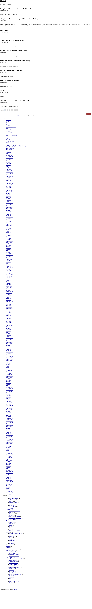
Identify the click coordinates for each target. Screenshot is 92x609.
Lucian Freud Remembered (15, 574)
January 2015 (9, 269)
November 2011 (9, 322)
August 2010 (9, 343)
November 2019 (9, 187)
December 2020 (9, 172)
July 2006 (8, 411)
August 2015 (9, 259)
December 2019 (9, 186)
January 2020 (9, 184)
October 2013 (9, 290)
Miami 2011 (11, 575)
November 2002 (9, 471)
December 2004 (9, 438)
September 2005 (9, 425)
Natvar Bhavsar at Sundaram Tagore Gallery (15, 61)
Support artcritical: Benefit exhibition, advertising (16, 146)
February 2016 (9, 250)
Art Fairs (11, 501)
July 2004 (8, 445)
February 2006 (9, 418)
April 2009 (8, 366)
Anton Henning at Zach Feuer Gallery (12, 40)
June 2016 (8, 245)
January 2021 (9, 170)
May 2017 (8, 229)
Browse (7, 121)
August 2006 (9, 409)
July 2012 (8, 311)
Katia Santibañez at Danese (9, 81)
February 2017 (9, 234)
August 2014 (9, 276)
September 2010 (9, 342)
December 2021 (9, 156)
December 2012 (9, 304)
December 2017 (9, 220)
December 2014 (9, 270)
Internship (11, 570)
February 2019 (9, 200)
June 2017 (8, 228)
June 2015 (8, 262)
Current (7, 125)
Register (8, 142)
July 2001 (8, 487)
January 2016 (9, 252)
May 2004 (8, 447)
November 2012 (9, 305)
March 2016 (8, 249)
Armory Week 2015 (13, 563)
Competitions (12, 522)
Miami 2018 (11, 504)
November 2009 (9, 356)
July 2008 (8, 378)
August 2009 (9, 360)
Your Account (9, 149)
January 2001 (9, 491)
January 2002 (9, 480)
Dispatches (11, 513)
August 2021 (9, 160)
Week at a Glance (10, 148)
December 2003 (9, 454)
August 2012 (9, 310)
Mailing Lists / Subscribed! (11, 135)
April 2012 (8, 315)
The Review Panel (10, 550)
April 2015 (8, 265)
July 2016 (8, 243)
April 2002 (8, 477)
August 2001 (9, 485)
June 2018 (8, 211)
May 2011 (8, 331)
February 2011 (9, 335)
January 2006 (9, 419)
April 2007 (8, 398)
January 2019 (9, 201)
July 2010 (8, 345)
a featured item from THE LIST (16, 533)
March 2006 (8, 416)
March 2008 (8, 384)
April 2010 (8, 349)
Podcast (8, 547)
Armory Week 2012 (13, 561)
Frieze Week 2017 (10, 544)
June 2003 (8, 463)
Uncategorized (9, 557)
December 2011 (9, 321)
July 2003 (8, 461)
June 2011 (8, 329)
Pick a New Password (10, 141)
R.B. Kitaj (3, 91)
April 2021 (8, 166)
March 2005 (8, 433)
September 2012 (9, 308)
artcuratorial (12, 565)
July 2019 (8, 193)
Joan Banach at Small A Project (11, 71)
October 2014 (9, 273)
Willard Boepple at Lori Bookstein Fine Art (14, 101)
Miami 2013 (11, 578)
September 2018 (9, 207)
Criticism (8, 509)
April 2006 (8, 415)
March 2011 (8, 333)
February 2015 (9, 267)
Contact (8, 122)
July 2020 (8, 177)
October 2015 (9, 256)
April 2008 (8, 383)
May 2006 (8, 414)
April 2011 (8, 332)
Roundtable (11, 542)
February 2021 (9, 169)
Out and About (12, 506)
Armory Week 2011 (13, 560)
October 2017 (9, 222)
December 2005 (9, 421)
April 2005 (8, 432)
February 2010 (9, 352)
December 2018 (9, 203)
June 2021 (8, 163)
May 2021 (8, 165)
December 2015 (9, 253)
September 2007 (9, 392)
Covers (7, 124)
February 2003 (9, 468)
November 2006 (9, 405)
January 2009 (9, 370)
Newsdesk (11, 505)
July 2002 (8, 474)
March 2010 (8, 350)
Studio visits (11, 543)
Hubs (10, 525)
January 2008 (9, 387)
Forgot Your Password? (11, 127)
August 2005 (9, 426)
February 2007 (9, 401)
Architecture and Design (14, 511)
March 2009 (8, 367)
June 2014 (8, 279)
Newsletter (8, 139)
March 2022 (8, 152)
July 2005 (8, 428)
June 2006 (8, 412)
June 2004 (8, 446)
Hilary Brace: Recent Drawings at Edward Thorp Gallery (19, 19)
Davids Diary (12, 568)
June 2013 (8, 295)
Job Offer (8, 546)
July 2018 (8, 210)
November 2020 (9, 173)
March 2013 (8, 300)
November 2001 (9, 483)
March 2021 (8, 167)
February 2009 (9, 369)
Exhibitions (11, 515)
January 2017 (9, 235)
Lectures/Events (9, 130)
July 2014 (8, 277)
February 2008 (9, 385)
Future (7, 128)
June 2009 (8, 363)
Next (15, 110)
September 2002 (9, 473)
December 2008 (9, 371)
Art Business (12, 499)
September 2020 (9, 176)
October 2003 (9, 457)
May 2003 (8, 464)
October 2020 (9, 175)
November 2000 (9, 494)
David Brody (4, 20)
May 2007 (8, 397)
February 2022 (9, 153)
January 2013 (9, 302)
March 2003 (8, 467)
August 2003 (9, 460)
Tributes (11, 508)
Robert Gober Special (14, 581)
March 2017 (8, 232)
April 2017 (8, 231)
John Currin (4, 30)
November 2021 (9, 158)
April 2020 (8, 180)
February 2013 (9, 301)
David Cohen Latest (10, 519)
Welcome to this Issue (14, 530)
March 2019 (8, 198)
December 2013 (9, 287)
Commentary (12, 536)
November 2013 (9, 288)
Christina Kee (4, 10)
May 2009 (8, 364)
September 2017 (9, 224)
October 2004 (9, 440)
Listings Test (9, 132)
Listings (7, 131)
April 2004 (8, 449)
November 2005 (9, 422)
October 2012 (9, 307)
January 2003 (9, 470)
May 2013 (8, 297)
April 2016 (8, 248)
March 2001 (8, 488)
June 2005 (8, 429)
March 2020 (8, 182)
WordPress (16, 589)
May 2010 (8, 347)
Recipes (11, 528)
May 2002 (8, 475)
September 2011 (9, 325)
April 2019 (8, 197)
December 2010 (9, 338)
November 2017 (9, 221)
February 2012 (9, 318)
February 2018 (9, 217)
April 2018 (8, 214)
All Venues (8, 120)
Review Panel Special (14, 556)
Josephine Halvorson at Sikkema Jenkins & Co (16, 9)
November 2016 (9, 238)
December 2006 (9, 404)
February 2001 (9, 490)
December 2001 (9, 481)
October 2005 (9, 423)
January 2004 (9, 453)
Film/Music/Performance (14, 516)
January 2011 (9, 336)
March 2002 (8, 478)
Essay (10, 537)
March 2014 (8, 283)
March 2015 (8, 266)
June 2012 (8, 312)
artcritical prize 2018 (13, 564)
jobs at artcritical (12, 571)
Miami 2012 (11, 577)
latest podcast (12, 553)
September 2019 (9, 190)
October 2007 (9, 391)
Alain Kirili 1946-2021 (13, 498)
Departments (9, 520)
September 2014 (9, 274)
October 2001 (9, 484)
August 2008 (9, 377)
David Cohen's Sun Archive (15, 567)
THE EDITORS (4, 32)
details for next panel (13, 551)
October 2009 (9, 357)
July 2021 (8, 162)
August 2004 (9, 443)
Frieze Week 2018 (13, 502)
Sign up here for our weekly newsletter (14, 145)
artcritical (18, 115)
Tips (10, 529)
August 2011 (9, 326)
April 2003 (8, 466)
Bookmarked (12, 535)
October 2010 (9, 340)
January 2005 (9, 436)
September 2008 (9, 376)
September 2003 (9, 459)
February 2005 (9, 435)
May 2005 (8, 430)
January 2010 (9, 353)
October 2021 (9, 159)
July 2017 (8, 227)
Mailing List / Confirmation (11, 134)
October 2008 (9, 374)
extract (10, 539)
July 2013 (8, 294)
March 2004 (8, 450)
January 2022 (9, 155)
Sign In (7, 144)
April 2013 (8, 298)
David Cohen (4, 82)
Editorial (11, 523)
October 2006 (9, 407)
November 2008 (9, 373)
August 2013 (9, 293)
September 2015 (9, 257)
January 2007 (9, 402)
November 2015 (9, 255)
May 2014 (8, 280)
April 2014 (8, 281)
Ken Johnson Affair (13, 573)
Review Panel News (13, 554)
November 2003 (9, 456)
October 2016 (9, 239)
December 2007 (9, 388)
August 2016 (9, 242)
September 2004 (9, 442)
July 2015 (8, 260)
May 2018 (8, 212)
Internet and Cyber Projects (15, 518)
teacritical (11, 582)
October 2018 (9, 205)
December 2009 (9, 355)
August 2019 (9, 191)
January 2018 (9, 218)
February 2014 (9, 284)
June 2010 (8, 346)
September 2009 (9, 359)
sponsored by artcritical (14, 549)
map (7, 138)
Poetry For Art (12, 540)
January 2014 (9, 286)
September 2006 (9, 408)
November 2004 (9, 439)
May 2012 (8, 314)
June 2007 (8, 395)
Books (10, 512)
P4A (10, 580)
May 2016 (8, 246)
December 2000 (9, 492)
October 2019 (9, 189)
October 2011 (9, 324)
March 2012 (8, 317)
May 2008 (8, 381)
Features (8, 532)
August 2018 (9, 208)
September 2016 (9, 241)
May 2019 (8, 196)
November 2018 (9, 204)
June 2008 (8, 380)
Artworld (8, 497)
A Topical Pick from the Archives (16, 558)
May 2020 (8, 179)
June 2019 (8, 194)
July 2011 (8, 328)
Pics (10, 526)
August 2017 (9, 225)
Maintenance (9, 137)
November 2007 (9, 390)
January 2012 (9, 319)
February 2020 (9, 183)
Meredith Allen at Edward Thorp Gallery (13, 50)
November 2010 (9, 339)
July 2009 (8, 362)
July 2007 (8, 394)
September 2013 (9, 291)
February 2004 (9, 452)
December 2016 (9, 236)
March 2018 (8, 215)
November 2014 (9, 272)
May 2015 (8, 263)
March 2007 (8, 400)
